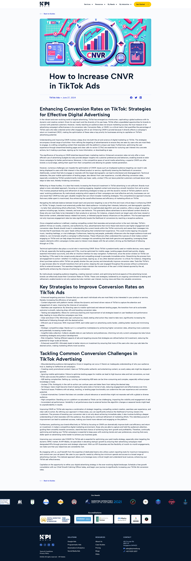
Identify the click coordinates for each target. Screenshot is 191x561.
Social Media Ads (74, 551)
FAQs (97, 554)
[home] (44, 4)
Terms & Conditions (46, 551)
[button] (88, 4)
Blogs (98, 551)
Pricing (98, 548)
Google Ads (72, 541)
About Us (99, 541)
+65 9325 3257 (131, 551)
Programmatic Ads (74, 545)
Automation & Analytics (76, 548)
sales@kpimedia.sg (133, 548)
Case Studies (100, 545)
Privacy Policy (44, 553)
